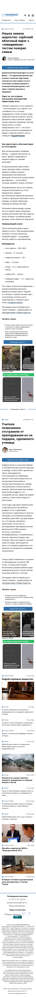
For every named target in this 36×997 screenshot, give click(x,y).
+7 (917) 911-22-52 (17, 899)
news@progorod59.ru (27, 934)
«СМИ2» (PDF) (13, 983)
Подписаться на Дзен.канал (18, 68)
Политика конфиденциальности (17, 993)
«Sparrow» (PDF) (22, 983)
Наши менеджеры (17, 906)
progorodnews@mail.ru (17, 903)
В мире (6, 419)
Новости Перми (9, 675)
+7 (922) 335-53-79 (23, 936)
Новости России (9, 29)
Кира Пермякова (15, 449)
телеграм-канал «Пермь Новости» (16, 313)
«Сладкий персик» (15, 302)
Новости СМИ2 (7, 371)
